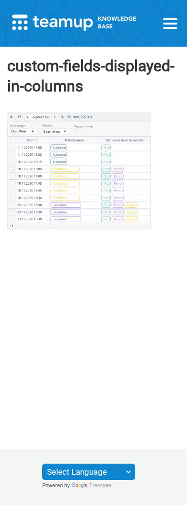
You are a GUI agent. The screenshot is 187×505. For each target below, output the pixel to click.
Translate (100, 485)
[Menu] (170, 23)
